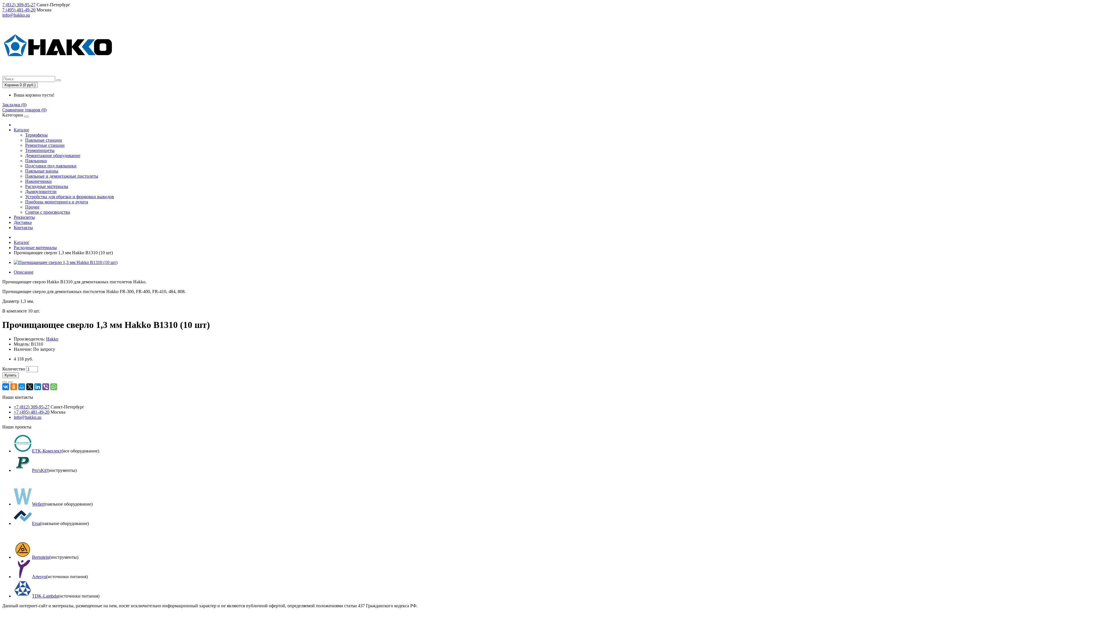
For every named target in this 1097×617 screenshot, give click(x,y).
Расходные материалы (46, 186)
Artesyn (39, 576)
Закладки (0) (14, 104)
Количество (13, 368)
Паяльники (36, 160)
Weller (38, 504)
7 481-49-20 (18, 9)
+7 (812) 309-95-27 (31, 406)
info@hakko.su (16, 15)
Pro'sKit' (39, 470)
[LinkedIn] (37, 386)
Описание (23, 272)
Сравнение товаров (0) (24, 109)
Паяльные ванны (41, 171)
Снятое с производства (47, 212)
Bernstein (40, 557)
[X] (29, 386)
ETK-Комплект (47, 450)
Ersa (36, 523)
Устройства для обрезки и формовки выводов (69, 196)
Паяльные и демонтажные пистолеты (61, 176)
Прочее (32, 207)
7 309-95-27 (18, 4)
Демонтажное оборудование (52, 155)
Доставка (23, 222)
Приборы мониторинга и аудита (56, 201)
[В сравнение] (10, 382)
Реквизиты (24, 217)
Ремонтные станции (45, 145)
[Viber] (45, 386)
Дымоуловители (41, 191)
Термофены (36, 135)
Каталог (21, 129)
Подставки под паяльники (51, 165)
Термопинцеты (40, 150)
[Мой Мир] (21, 386)
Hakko (52, 338)
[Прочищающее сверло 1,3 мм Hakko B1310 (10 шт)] (65, 262)
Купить (11, 375)
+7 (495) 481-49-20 (31, 412)
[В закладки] (4, 382)
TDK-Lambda (45, 596)
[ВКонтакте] (5, 386)
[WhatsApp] (53, 386)
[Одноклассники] (13, 386)
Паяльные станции (43, 140)
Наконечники (38, 181)
